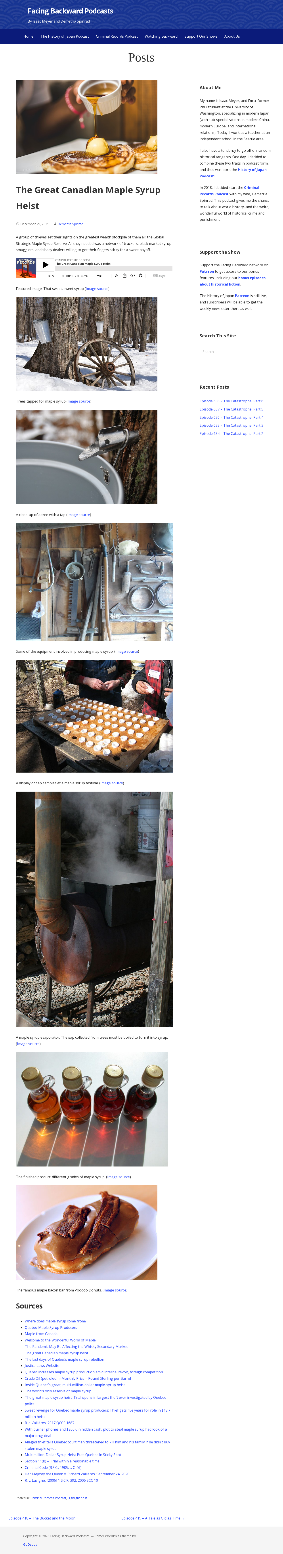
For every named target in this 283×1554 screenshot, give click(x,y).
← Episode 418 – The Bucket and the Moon (39, 1518)
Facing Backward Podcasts (70, 10)
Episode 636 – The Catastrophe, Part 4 (231, 417)
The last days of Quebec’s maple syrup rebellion (64, 1359)
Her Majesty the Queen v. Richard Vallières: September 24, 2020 (77, 1474)
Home (28, 36)
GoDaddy (30, 1544)
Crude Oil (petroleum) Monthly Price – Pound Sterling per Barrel (78, 1378)
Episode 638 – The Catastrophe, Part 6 (231, 401)
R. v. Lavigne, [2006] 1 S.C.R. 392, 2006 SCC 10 (61, 1480)
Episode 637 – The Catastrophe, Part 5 (231, 409)
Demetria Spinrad (70, 224)
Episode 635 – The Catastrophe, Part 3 (231, 425)
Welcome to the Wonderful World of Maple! (60, 1340)
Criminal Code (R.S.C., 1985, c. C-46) (53, 1467)
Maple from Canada (41, 1333)
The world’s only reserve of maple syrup (58, 1391)
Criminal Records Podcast (117, 36)
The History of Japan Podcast (64, 36)
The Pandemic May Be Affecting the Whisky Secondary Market (76, 1346)
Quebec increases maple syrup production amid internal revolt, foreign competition (94, 1372)
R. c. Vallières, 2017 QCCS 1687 (49, 1422)
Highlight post (77, 1498)
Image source (97, 288)
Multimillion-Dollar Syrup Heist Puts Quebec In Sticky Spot (73, 1454)
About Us (232, 36)
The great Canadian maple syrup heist (56, 1353)
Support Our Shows (201, 36)
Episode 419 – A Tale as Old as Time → (153, 1518)
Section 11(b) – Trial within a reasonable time (62, 1461)
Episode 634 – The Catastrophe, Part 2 (231, 433)
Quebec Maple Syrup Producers (51, 1327)
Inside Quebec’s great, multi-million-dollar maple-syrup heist (75, 1384)
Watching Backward (161, 36)
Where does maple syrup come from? (55, 1321)
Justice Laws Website (42, 1365)
